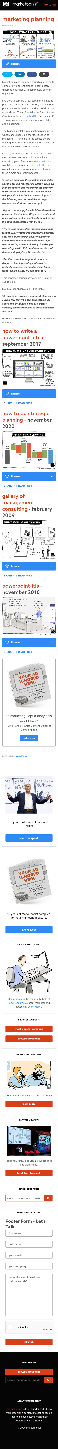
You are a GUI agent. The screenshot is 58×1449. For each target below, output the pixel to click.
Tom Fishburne (16, 1003)
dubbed (29, 116)
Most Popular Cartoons (29, 1029)
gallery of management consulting (27, 505)
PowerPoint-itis (22, 588)
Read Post (25, 403)
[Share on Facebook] (32, 74)
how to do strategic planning (27, 419)
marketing (21, 756)
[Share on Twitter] (7, 74)
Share (8, 403)
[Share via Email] (44, 74)
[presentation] (29, 1327)
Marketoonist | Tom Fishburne (20, 4)
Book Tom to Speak (29, 1173)
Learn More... (35, 1006)
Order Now (29, 738)
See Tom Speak (29, 838)
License (15, 64)
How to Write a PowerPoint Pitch (24, 337)
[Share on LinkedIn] (20, 74)
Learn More (29, 1104)
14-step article (41, 161)
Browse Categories (29, 1039)
